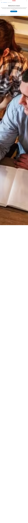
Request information (13, 11)
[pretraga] (1, 0)
